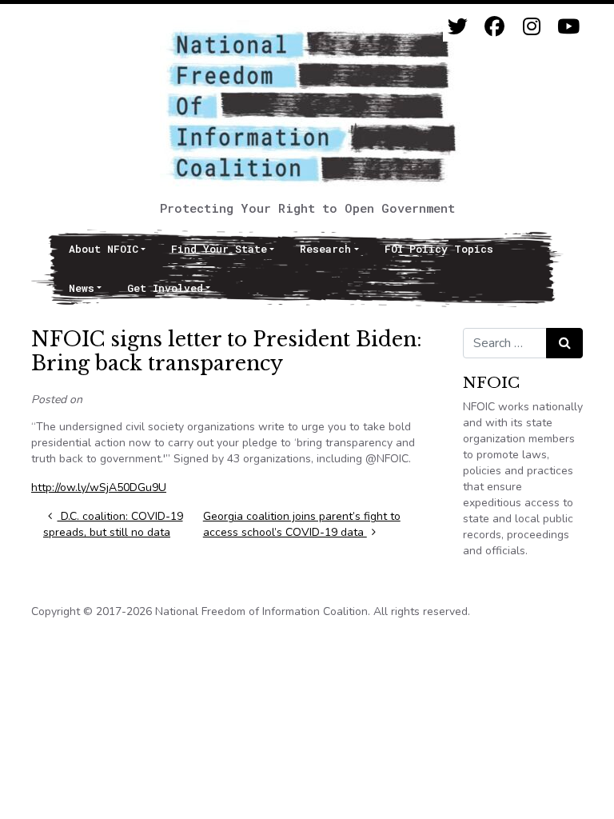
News (81, 288)
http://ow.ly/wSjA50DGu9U (98, 487)
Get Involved (165, 288)
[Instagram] (531, 27)
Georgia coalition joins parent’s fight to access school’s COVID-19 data (302, 524)
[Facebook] (494, 27)
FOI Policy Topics (439, 249)
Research (325, 249)
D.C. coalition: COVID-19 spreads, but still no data (113, 524)
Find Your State (219, 249)
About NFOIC (103, 249)
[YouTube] (568, 27)
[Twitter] (457, 27)
